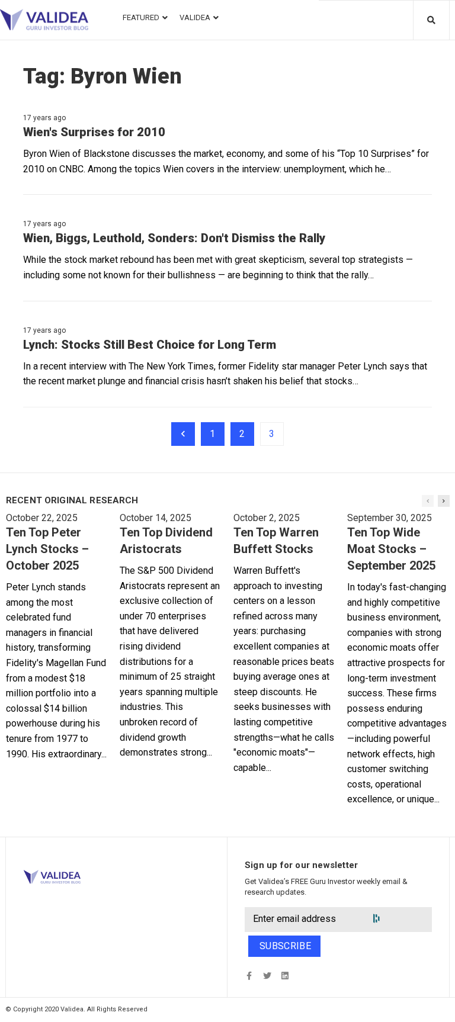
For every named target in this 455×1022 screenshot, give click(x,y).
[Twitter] (266, 975)
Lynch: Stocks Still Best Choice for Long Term (149, 345)
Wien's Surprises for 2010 (94, 132)
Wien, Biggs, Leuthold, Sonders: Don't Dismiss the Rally (174, 238)
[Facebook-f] (249, 975)
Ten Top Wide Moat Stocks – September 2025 (391, 549)
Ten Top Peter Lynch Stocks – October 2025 (47, 549)
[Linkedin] (284, 975)
